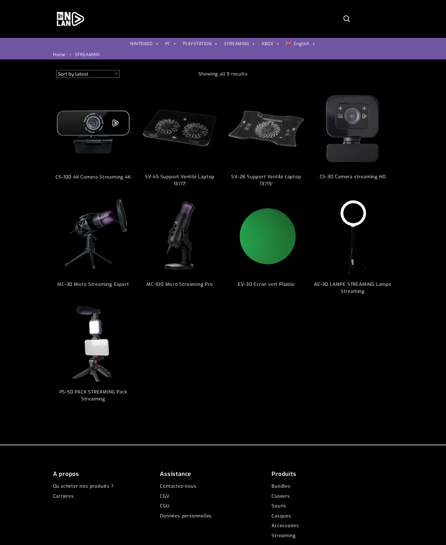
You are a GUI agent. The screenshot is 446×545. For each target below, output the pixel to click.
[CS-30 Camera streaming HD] (352, 128)
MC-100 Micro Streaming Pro (180, 284)
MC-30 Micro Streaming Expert (93, 284)
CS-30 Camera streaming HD (353, 177)
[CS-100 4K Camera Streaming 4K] (93, 128)
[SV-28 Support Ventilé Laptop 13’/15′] (266, 128)
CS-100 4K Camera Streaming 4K (93, 177)
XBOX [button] (267, 44)
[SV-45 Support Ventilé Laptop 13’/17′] (179, 128)
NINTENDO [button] (141, 44)
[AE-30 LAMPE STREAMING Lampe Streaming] (352, 236)
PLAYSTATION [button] (197, 44)
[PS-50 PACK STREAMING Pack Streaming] (93, 344)
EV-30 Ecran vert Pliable (266, 284)
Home (59, 55)
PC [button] (168, 44)
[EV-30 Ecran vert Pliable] (266, 236)
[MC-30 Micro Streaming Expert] (93, 236)
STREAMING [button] (236, 44)
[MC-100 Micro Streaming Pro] (179, 236)
